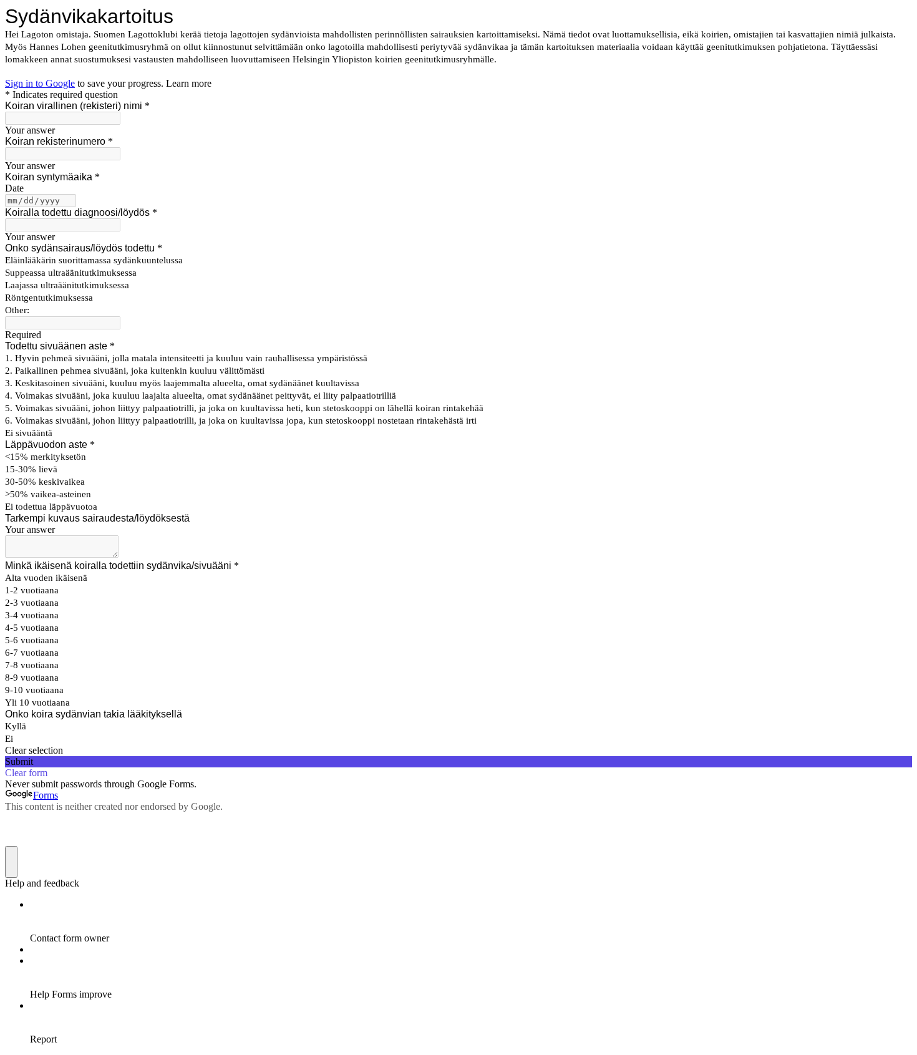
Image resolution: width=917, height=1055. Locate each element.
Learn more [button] (188, 83)
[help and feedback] (11, 862)
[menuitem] (471, 921)
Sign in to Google (40, 83)
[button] (458, 750)
